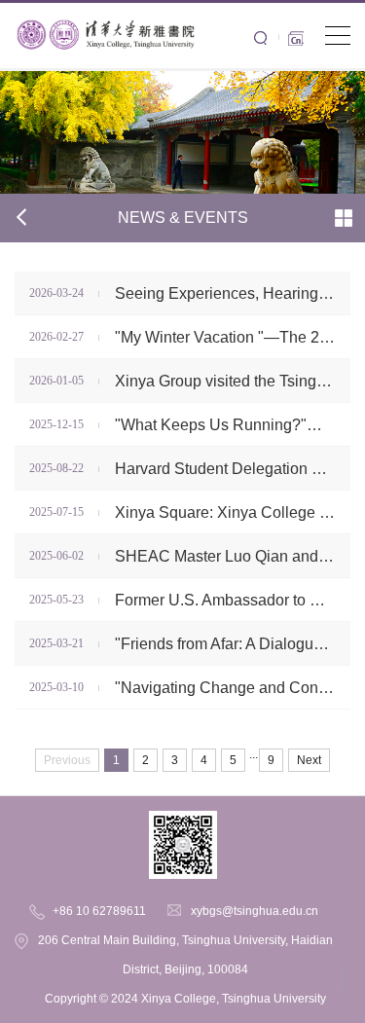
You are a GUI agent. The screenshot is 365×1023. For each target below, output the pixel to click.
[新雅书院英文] (106, 16)
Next (309, 760)
